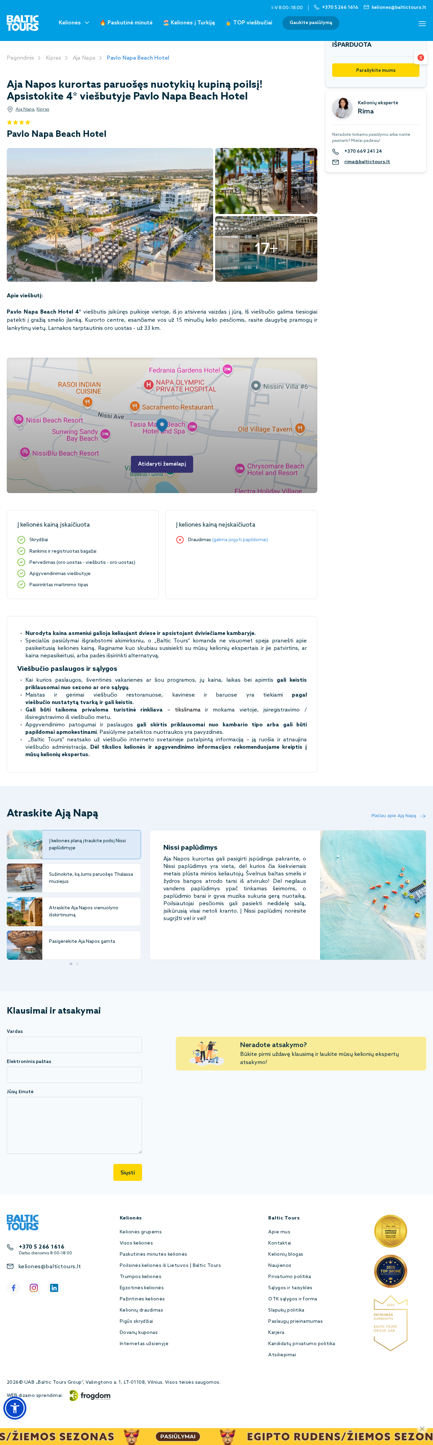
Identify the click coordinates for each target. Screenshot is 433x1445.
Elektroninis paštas (29, 1062)
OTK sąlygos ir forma (292, 1299)
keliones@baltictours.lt (49, 1266)
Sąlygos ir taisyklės (290, 1288)
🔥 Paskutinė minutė (126, 23)
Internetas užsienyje (144, 1344)
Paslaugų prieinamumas (295, 1321)
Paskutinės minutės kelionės (153, 1254)
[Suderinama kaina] (421, 57)
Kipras (53, 58)
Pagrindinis (20, 58)
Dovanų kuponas (139, 1333)
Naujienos (279, 1266)
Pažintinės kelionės (142, 1299)
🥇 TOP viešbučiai (248, 23)
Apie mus (279, 1232)
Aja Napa (84, 58)
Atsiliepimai (282, 1355)
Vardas (15, 1032)
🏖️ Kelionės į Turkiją (189, 23)
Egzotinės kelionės (142, 1288)
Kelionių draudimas (141, 1310)
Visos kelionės (136, 1243)
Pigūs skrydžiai (136, 1321)
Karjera (276, 1333)
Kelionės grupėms (141, 1232)
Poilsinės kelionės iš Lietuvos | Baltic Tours (170, 1266)
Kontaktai (279, 1243)
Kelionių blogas (285, 1254)
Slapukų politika (286, 1310)
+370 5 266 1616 (41, 1247)
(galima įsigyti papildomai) (240, 540)
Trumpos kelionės (141, 1277)
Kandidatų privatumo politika (301, 1344)
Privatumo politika (289, 1277)
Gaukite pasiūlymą (311, 23)
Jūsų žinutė (20, 1092)
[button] (15, 1408)
